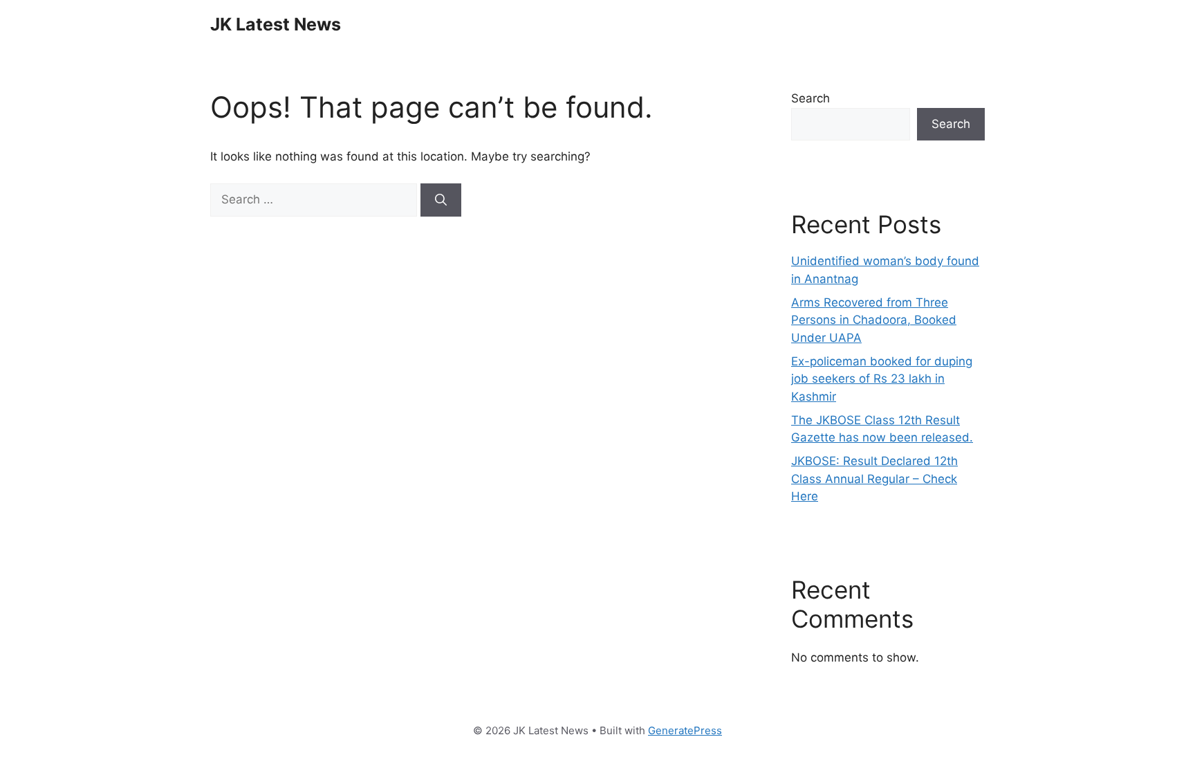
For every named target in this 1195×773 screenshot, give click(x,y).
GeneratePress (685, 730)
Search (810, 98)
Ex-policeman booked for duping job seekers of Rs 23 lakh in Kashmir (881, 378)
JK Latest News (275, 24)
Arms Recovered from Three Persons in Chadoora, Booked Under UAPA (873, 320)
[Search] (440, 200)
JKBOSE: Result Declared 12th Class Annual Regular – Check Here (874, 478)
